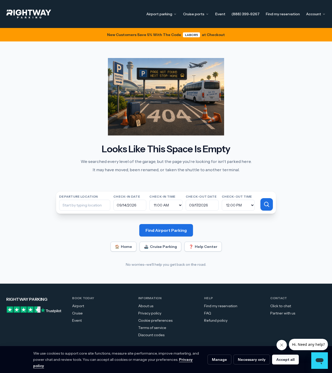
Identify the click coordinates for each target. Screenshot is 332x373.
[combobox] (84, 205)
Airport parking (159, 14)
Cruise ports (193, 14)
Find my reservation (283, 14)
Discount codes (151, 335)
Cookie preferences (155, 320)
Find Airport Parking (166, 230)
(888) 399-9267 (246, 14)
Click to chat (280, 306)
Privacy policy (149, 313)
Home (123, 246)
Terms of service (152, 327)
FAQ (207, 313)
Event (220, 14)
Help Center (203, 246)
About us (145, 306)
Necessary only (252, 359)
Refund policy (215, 320)
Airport (78, 306)
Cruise (77, 313)
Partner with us (282, 313)
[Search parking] (266, 204)
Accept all (285, 359)
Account (313, 14)
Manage (219, 359)
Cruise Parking (160, 246)
